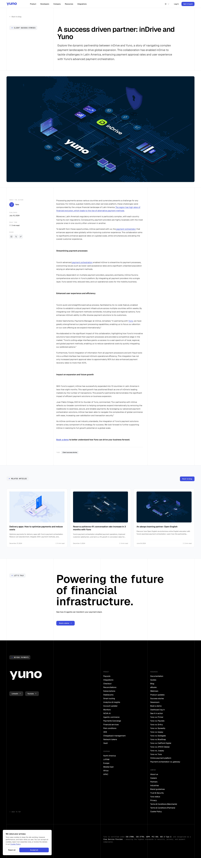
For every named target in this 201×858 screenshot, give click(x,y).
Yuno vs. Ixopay (156, 732)
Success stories (157, 698)
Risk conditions (109, 728)
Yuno (130, 321)
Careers (153, 778)
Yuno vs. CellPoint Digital (160, 743)
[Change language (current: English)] (167, 4)
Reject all (11, 850)
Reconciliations (109, 687)
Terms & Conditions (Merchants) (163, 804)
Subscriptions (109, 691)
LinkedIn (15, 694)
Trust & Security (157, 793)
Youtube (30, 694)
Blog (152, 683)
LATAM (106, 759)
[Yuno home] (12, 3)
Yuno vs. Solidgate (158, 735)
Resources (69, 4)
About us (154, 774)
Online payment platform (160, 758)
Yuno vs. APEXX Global (159, 747)
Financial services (111, 724)
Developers (44, 4)
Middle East (108, 767)
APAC (105, 774)
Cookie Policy (156, 811)
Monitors (107, 709)
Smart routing (109, 698)
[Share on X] (16, 236)
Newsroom (154, 702)
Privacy (153, 800)
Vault (105, 743)
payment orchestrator (126, 229)
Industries (154, 785)
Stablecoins (108, 695)
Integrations (82, 4)
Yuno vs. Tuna (156, 754)
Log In (176, 4)
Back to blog (16, 17)
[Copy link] (21, 236)
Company (57, 4)
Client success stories (70, 452)
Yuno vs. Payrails (157, 721)
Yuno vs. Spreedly (157, 728)
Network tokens (110, 739)
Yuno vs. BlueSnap (158, 739)
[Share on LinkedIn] (11, 236)
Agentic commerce (111, 717)
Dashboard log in (157, 709)
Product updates (157, 695)
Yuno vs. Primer (156, 717)
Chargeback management (114, 735)
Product (33, 4)
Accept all (34, 850)
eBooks (153, 687)
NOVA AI (107, 713)
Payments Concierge (112, 721)
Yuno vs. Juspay (157, 750)
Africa (105, 770)
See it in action (156, 713)
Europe (106, 763)
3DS (105, 732)
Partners (153, 782)
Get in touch (188, 4)
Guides (153, 680)
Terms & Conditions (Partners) (162, 808)
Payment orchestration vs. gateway (165, 762)
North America (109, 755)
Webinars (154, 691)
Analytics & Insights (111, 702)
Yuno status (155, 796)
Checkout (107, 683)
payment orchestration (82, 262)
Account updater (110, 706)
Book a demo (62, 439)
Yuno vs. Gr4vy (156, 724)
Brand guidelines (157, 789)
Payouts (106, 676)
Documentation (156, 676)
